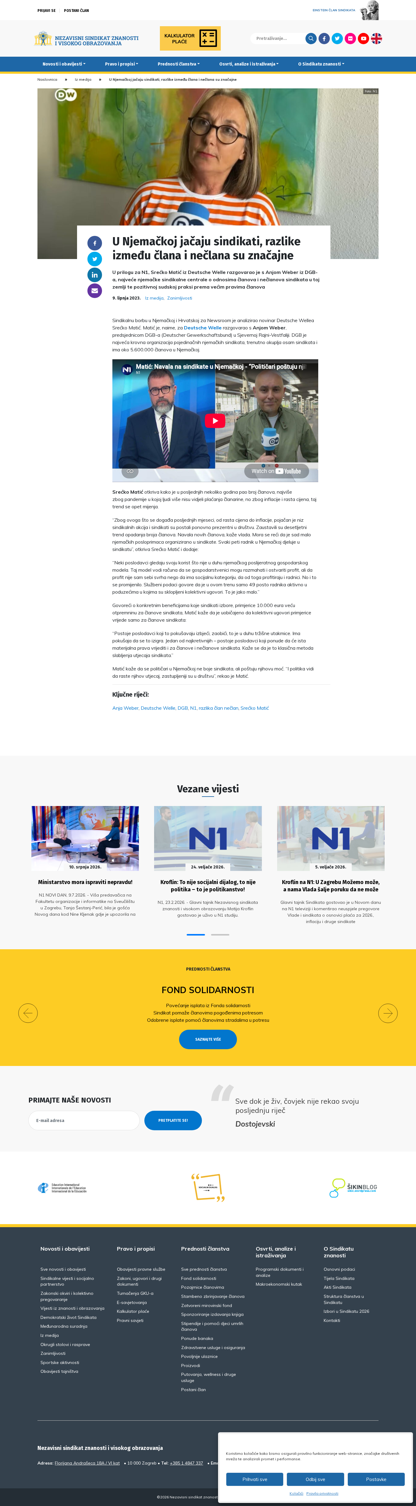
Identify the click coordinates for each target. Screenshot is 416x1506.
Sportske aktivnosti (60, 1362)
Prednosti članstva (177, 64)
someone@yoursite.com (94, 291)
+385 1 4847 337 (186, 1463)
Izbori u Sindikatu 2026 (346, 1311)
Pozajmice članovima (202, 1287)
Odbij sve (315, 1479)
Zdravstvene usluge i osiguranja (213, 1347)
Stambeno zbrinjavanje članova (213, 1296)
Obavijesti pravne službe (141, 1269)
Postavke (376, 1479)
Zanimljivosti (179, 298)
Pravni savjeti (130, 1320)
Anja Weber (125, 708)
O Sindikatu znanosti (319, 64)
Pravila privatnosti (322, 1493)
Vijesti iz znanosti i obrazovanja (72, 1308)
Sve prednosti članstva (204, 1269)
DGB (183, 708)
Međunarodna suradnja (64, 1326)
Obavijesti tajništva (59, 1371)
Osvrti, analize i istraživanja (247, 64)
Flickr (350, 38)
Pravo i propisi (120, 64)
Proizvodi (190, 1365)
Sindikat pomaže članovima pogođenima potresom (208, 1013)
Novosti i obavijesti (62, 64)
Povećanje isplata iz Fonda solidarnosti (208, 1005)
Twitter (337, 38)
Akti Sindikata (337, 1287)
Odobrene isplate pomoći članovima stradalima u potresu (208, 1020)
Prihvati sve (254, 1479)
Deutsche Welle (203, 328)
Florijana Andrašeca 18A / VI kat (87, 1463)
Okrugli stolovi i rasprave (65, 1344)
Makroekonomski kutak (279, 1284)
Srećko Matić (255, 708)
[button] (196, 935)
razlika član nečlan (218, 708)
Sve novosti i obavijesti (63, 1269)
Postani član (76, 11)
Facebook (324, 38)
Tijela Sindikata (339, 1278)
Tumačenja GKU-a (135, 1293)
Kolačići (296, 1493)
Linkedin (94, 275)
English (376, 38)
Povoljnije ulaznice (199, 1356)
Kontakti (332, 1320)
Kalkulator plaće (133, 1311)
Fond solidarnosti (208, 990)
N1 (193, 708)
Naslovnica (47, 79)
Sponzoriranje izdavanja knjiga (212, 1314)
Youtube (363, 38)
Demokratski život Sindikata (69, 1317)
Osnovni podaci (339, 1269)
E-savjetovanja (132, 1302)
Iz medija (83, 79)
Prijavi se (46, 11)
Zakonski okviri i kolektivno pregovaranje (67, 1296)
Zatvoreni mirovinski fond (206, 1305)
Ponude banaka (197, 1338)
